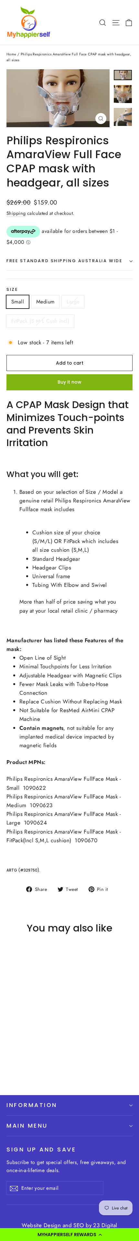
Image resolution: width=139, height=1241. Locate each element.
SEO (79, 1225)
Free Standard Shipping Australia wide (64, 260)
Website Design (41, 1225)
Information (31, 1105)
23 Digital (105, 1225)
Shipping (16, 213)
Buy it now (69, 382)
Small (17, 301)
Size (12, 289)
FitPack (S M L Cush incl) (40, 321)
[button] (69, 1234)
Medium (45, 301)
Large (73, 301)
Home (11, 54)
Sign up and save (41, 1149)
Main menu (27, 1126)
